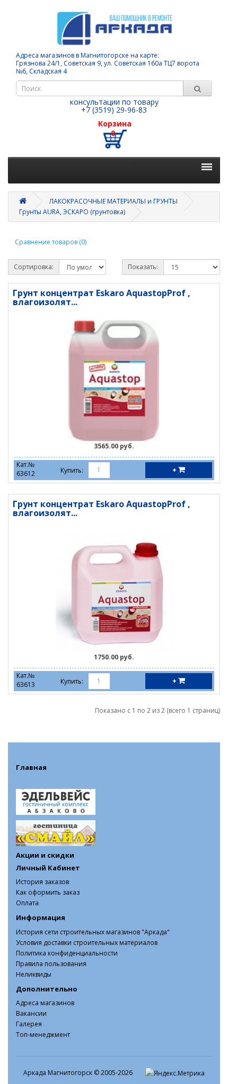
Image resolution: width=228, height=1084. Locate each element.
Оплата (27, 902)
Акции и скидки (45, 855)
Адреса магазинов (45, 1002)
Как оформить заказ (48, 892)
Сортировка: (34, 266)
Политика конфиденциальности (67, 953)
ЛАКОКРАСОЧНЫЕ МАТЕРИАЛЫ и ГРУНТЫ (113, 201)
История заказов (42, 881)
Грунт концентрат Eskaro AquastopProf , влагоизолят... (101, 297)
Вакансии (31, 1013)
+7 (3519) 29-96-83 (114, 110)
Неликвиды (33, 974)
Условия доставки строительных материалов (86, 942)
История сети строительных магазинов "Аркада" (93, 931)
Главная (31, 767)
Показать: (143, 266)
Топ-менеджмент (43, 1034)
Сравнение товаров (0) (50, 241)
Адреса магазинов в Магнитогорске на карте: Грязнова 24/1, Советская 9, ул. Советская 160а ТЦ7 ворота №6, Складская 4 (107, 63)
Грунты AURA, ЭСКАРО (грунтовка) (72, 211)
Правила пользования (51, 963)
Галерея (29, 1023)
